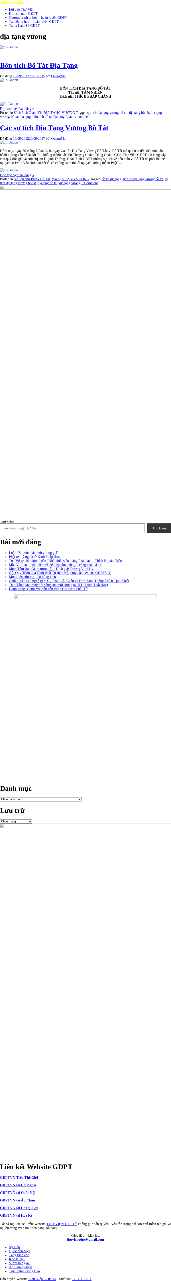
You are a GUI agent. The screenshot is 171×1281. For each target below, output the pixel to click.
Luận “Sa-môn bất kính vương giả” (34, 553)
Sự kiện (14, 1247)
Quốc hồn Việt (19, 1251)
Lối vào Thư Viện (21, 9)
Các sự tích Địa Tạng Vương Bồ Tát (54, 128)
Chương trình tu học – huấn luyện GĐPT (38, 17)
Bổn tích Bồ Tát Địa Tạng (39, 65)
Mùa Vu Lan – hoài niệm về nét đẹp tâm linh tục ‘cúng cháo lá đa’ (55, 565)
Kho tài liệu (17, 1259)
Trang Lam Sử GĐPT (24, 25)
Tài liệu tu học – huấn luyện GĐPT (34, 21)
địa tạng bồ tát (139, 113)
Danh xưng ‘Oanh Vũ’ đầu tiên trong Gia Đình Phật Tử (48, 589)
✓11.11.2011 (82, 1279)
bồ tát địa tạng (21, 117)
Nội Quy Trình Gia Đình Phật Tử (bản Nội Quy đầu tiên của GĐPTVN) (60, 573)
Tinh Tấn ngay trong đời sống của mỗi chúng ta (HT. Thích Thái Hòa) (58, 585)
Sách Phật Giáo (25, 113)
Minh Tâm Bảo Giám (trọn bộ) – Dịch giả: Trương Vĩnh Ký (51, 569)
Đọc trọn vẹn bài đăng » (17, 109)
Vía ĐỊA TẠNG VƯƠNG (56, 113)
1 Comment (89, 183)
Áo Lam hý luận (20, 1267)
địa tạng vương (69, 183)
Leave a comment (77, 117)
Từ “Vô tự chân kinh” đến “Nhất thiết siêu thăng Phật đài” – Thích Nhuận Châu (65, 561)
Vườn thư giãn (19, 1263)
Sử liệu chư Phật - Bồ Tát (32, 179)
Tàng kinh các (19, 1255)
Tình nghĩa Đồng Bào (24, 1271)
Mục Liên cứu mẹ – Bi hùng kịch (32, 577)
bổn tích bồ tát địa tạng (49, 117)
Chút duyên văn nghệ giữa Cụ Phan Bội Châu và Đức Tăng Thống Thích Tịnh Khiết (69, 581)
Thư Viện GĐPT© (42, 1279)
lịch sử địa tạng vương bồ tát (143, 179)
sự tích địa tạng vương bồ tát (107, 113)
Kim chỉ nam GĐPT (23, 13)
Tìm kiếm (7, 521)
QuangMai (58, 76)
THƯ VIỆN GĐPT (62, 1224)
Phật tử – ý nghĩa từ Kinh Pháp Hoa (34, 557)
